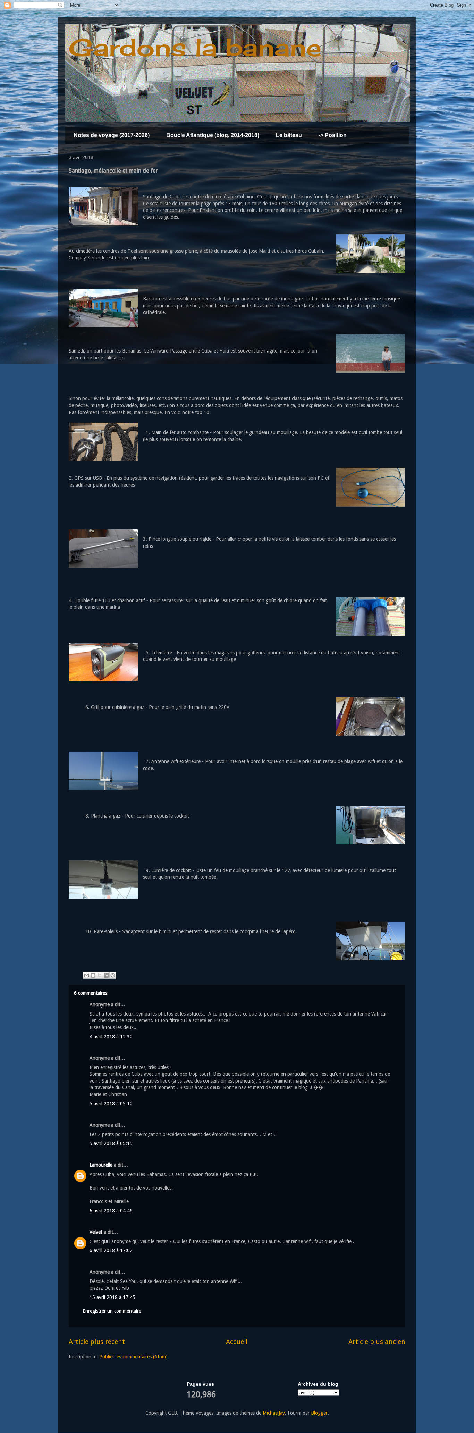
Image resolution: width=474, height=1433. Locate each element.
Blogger (319, 1413)
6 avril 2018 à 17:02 (111, 1250)
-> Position (333, 135)
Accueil (236, 1342)
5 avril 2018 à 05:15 (111, 1143)
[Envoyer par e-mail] (86, 975)
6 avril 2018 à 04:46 (111, 1211)
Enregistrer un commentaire (112, 1311)
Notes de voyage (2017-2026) (112, 135)
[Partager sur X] (99, 975)
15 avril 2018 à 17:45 (112, 1297)
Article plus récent (97, 1342)
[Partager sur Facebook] (106, 975)
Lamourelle (101, 1165)
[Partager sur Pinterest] (112, 975)
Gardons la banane (195, 47)
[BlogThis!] (93, 975)
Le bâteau (289, 135)
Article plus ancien (376, 1342)
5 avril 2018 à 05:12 (111, 1104)
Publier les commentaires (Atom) (133, 1356)
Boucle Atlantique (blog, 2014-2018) (212, 135)
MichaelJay (274, 1413)
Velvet (96, 1232)
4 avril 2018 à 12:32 (111, 1036)
